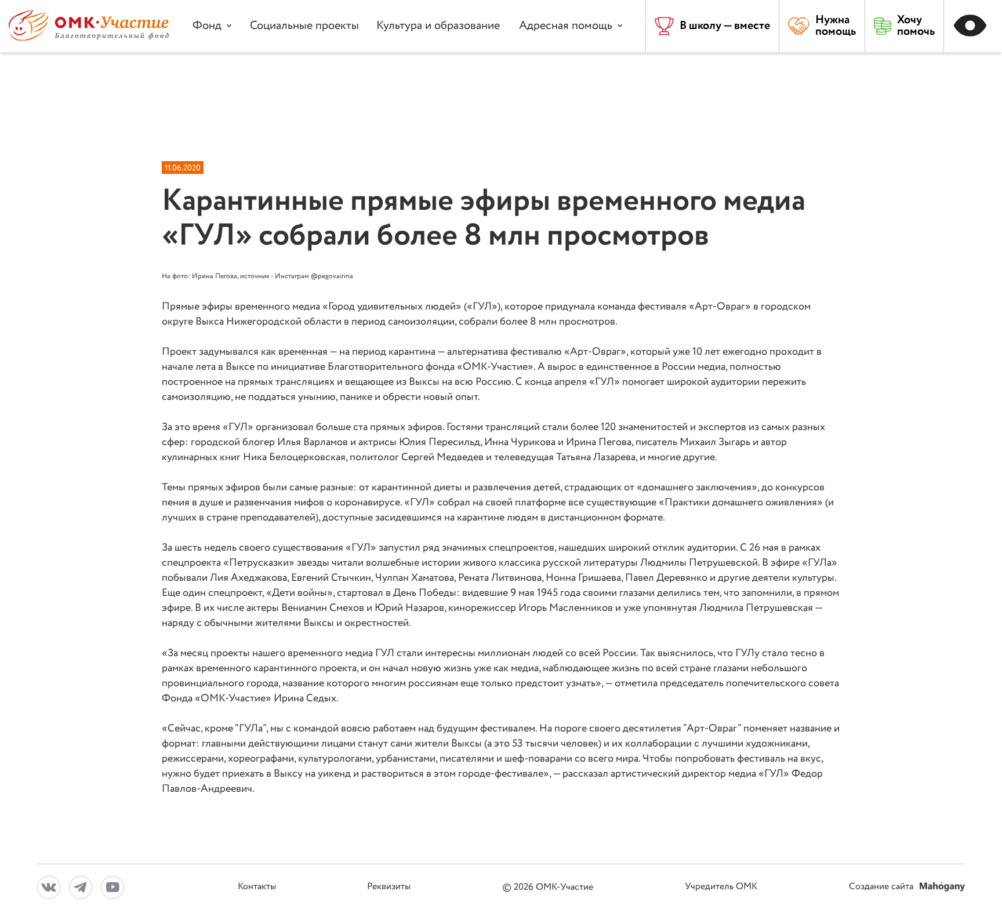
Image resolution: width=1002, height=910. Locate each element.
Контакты (257, 887)
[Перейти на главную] (89, 38)
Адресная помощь (565, 25)
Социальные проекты (304, 25)
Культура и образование (438, 25)
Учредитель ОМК (721, 887)
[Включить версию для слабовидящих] (973, 26)
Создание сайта (882, 887)
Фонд (207, 25)
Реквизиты (389, 887)
